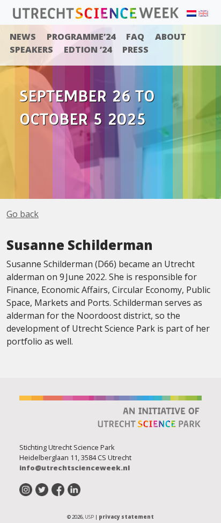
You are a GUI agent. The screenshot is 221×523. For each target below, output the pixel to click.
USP (89, 516)
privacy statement (126, 516)
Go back (22, 214)
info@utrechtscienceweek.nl (74, 467)
